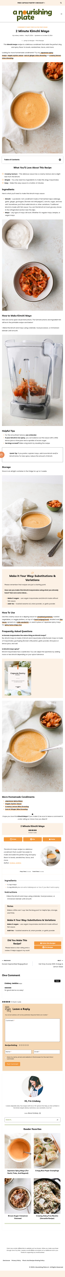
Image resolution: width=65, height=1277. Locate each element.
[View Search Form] (60, 2)
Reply (57, 981)
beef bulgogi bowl (41, 619)
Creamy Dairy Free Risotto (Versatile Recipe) (47, 1217)
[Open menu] (61, 14)
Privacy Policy (16, 1260)
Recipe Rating (11, 1045)
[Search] (57, 1120)
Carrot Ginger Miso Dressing (16, 809)
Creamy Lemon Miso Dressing (17, 806)
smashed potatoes (45, 617)
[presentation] (18, 1150)
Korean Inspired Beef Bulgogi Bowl (15, 962)
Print (14, 839)
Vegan (45, 27)
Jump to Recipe (28, 41)
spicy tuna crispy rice (13, 625)
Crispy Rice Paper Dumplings (47, 1171)
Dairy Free (30, 27)
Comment (10, 1021)
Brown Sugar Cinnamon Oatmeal (18, 1217)
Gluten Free (38, 27)
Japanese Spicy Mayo (14, 801)
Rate (53, 839)
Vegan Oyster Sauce (13, 804)
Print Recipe (40, 41)
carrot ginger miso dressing (35, 55)
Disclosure (6, 1260)
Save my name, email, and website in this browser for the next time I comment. (30, 1058)
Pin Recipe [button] (48, 947)
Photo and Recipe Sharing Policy (33, 1260)
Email (37, 1052)
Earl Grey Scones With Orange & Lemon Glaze (51, 964)
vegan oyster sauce (15, 55)
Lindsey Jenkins (19, 35)
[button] (29, 830)
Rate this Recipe (48, 943)
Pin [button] (33, 839)
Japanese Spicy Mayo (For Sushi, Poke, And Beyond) (18, 1172)
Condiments (22, 27)
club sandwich (23, 622)
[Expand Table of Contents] (60, 160)
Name (8, 1052)
